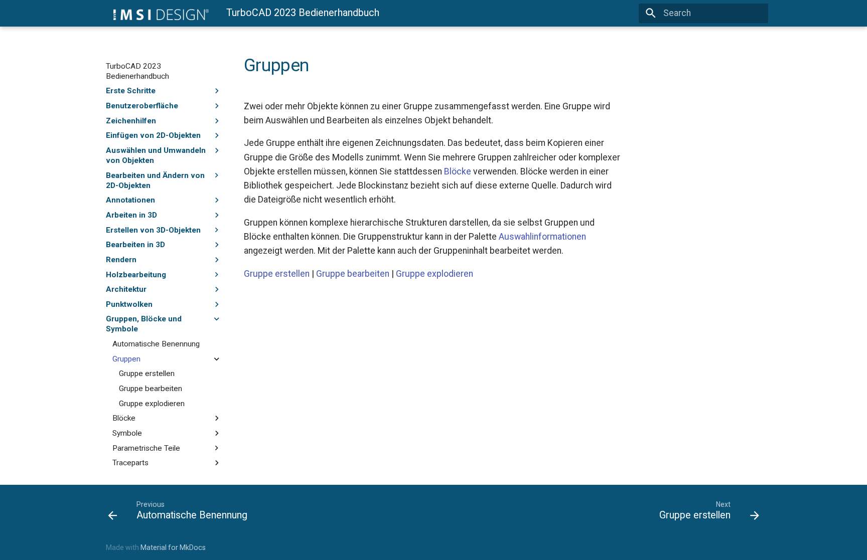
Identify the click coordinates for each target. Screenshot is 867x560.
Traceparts (130, 462)
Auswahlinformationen (542, 237)
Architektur (126, 289)
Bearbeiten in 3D (135, 244)
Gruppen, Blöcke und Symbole (144, 323)
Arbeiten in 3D (131, 215)
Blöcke (123, 418)
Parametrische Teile (146, 448)
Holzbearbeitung (136, 274)
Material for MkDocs (173, 547)
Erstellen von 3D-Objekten (153, 230)
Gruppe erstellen (147, 373)
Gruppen (126, 358)
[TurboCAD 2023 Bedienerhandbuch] (157, 13)
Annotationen (130, 200)
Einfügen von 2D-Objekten (153, 135)
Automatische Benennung (156, 343)
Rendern (121, 259)
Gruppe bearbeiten (150, 388)
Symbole (127, 433)
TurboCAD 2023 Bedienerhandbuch (137, 71)
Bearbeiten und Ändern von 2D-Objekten (155, 180)
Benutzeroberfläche (142, 105)
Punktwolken (129, 304)
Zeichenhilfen (131, 120)
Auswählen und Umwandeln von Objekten (156, 155)
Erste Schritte (131, 90)
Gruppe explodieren (152, 403)
